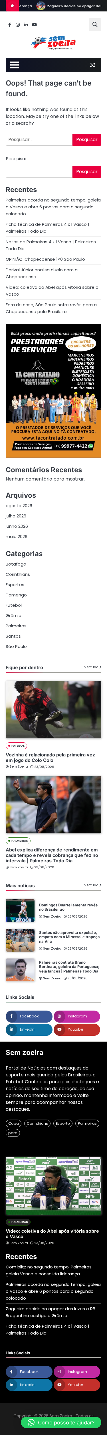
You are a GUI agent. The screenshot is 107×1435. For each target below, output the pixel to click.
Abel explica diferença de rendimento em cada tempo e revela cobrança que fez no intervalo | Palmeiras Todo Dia (52, 855)
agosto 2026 (19, 506)
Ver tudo (91, 667)
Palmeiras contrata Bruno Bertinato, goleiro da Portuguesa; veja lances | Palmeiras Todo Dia (69, 966)
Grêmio (13, 615)
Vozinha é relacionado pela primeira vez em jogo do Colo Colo (50, 757)
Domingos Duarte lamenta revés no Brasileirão (68, 907)
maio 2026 (16, 536)
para (12, 1132)
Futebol (14, 605)
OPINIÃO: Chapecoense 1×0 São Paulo (45, 259)
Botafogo (16, 564)
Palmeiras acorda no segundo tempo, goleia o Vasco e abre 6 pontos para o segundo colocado (53, 207)
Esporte (63, 1123)
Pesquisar (16, 158)
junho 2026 (17, 526)
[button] (61, 1422)
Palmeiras (16, 626)
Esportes (15, 585)
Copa (13, 1123)
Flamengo (16, 595)
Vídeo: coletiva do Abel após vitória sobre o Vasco (52, 1233)
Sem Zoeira (19, 766)
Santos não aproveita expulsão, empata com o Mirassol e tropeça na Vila (69, 937)
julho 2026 (16, 516)
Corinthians (18, 574)
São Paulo (16, 646)
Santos (13, 636)
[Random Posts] (92, 65)
